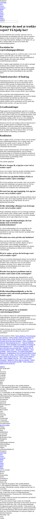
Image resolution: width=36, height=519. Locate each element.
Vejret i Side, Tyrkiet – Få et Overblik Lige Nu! (15, 355)
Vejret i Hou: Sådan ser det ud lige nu (17, 355)
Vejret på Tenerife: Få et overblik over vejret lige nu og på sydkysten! (16, 347)
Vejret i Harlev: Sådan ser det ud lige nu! (21, 337)
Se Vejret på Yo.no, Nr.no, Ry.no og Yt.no (12, 339)
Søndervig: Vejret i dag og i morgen (18, 360)
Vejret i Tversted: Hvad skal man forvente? (15, 340)
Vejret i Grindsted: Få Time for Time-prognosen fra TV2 (18, 342)
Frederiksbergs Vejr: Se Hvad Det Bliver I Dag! (21, 353)
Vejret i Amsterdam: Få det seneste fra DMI (17, 361)
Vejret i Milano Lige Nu (11, 358)
